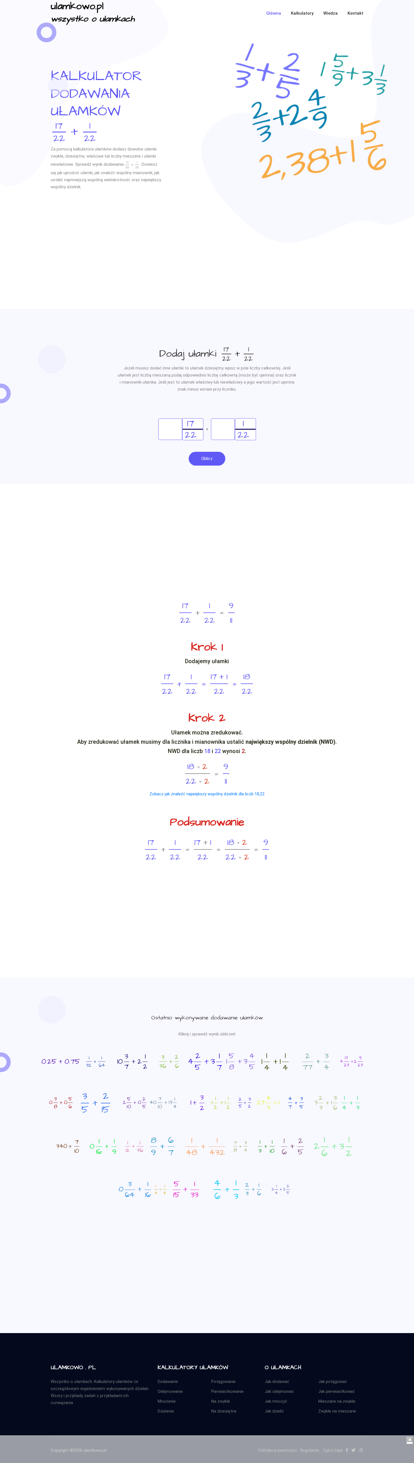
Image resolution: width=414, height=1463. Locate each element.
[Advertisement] (207, 269)
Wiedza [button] (330, 13)
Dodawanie (168, 1381)
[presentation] (75, 131)
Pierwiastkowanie (227, 1391)
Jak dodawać (277, 1381)
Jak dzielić (274, 1411)
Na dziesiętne (224, 1411)
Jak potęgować (332, 1381)
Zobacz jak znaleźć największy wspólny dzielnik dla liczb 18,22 (207, 793)
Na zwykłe (220, 1401)
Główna (273, 13)
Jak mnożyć (276, 1401)
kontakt (355, 13)
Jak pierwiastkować (336, 1391)
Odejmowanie (170, 1391)
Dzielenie (166, 1411)
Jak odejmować (279, 1391)
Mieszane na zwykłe (336, 1401)
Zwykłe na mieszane (337, 1411)
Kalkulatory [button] (302, 13)
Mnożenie (167, 1401)
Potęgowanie (223, 1381)
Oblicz (207, 458)
